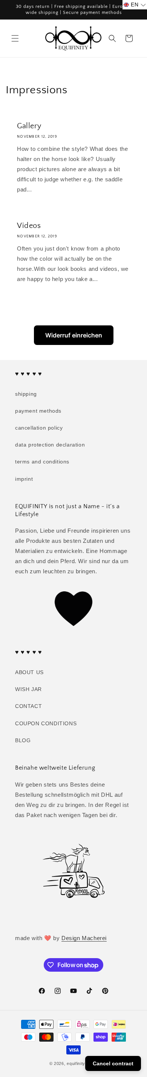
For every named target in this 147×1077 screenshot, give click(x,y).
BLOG (23, 740)
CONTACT (28, 706)
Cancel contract (113, 1063)
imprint (24, 479)
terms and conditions (42, 462)
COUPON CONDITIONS (46, 723)
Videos (29, 226)
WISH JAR (28, 689)
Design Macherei (84, 938)
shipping (26, 394)
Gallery (29, 126)
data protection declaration (50, 445)
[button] (15, 38)
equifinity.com (81, 1063)
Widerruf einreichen (73, 335)
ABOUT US (29, 672)
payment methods (38, 411)
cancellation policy (39, 428)
